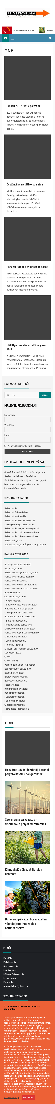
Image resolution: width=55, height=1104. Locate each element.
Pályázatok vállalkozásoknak (19, 576)
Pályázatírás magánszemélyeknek (22, 528)
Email (7, 435)
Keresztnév (9, 415)
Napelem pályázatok (14, 700)
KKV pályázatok (12, 600)
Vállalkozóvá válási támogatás (19, 664)
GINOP (7, 656)
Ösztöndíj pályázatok (15, 596)
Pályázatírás (10, 508)
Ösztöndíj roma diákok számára (25, 184)
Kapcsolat (8, 982)
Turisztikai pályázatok (15, 620)
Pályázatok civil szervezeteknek (21, 588)
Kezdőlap (8, 958)
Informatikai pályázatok (16, 688)
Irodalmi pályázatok (14, 692)
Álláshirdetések (12, 592)
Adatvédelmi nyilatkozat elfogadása (24, 446)
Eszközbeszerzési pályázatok (20, 616)
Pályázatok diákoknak (15, 580)
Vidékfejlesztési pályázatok (18, 608)
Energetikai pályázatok (16, 676)
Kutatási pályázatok (14, 696)
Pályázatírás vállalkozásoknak (19, 520)
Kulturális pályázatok (15, 640)
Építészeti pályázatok (15, 680)
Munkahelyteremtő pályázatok (19, 628)
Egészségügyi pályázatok (17, 668)
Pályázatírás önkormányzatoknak (21, 536)
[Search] (50, 38)
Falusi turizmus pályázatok (18, 624)
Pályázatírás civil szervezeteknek (21, 532)
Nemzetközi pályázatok (16, 708)
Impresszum (9, 978)
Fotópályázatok (12, 684)
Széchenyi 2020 (12, 652)
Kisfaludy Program (13, 644)
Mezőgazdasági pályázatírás (19, 524)
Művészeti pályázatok (15, 636)
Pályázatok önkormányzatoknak (20, 584)
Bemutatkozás (10, 966)
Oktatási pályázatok (14, 704)
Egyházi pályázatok (14, 672)
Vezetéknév (10, 425)
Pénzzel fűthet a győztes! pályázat (27, 266)
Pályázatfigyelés (13, 540)
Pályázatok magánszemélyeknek (21, 572)
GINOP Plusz (11, 660)
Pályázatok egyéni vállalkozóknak (21, 632)
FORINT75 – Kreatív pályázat (23, 106)
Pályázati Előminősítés (16, 512)
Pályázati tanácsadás (15, 516)
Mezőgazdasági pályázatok (18, 612)
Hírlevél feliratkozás (13, 974)
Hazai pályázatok (13, 568)
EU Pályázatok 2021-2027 (17, 564)
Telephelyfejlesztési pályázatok (20, 604)
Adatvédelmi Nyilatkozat (15, 986)
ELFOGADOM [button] (28, 1097)
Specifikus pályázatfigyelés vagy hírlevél (25, 544)
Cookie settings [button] (11, 1097)
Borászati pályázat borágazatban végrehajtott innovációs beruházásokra (26, 923)
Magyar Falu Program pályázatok (21, 648)
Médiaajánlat (9, 970)
